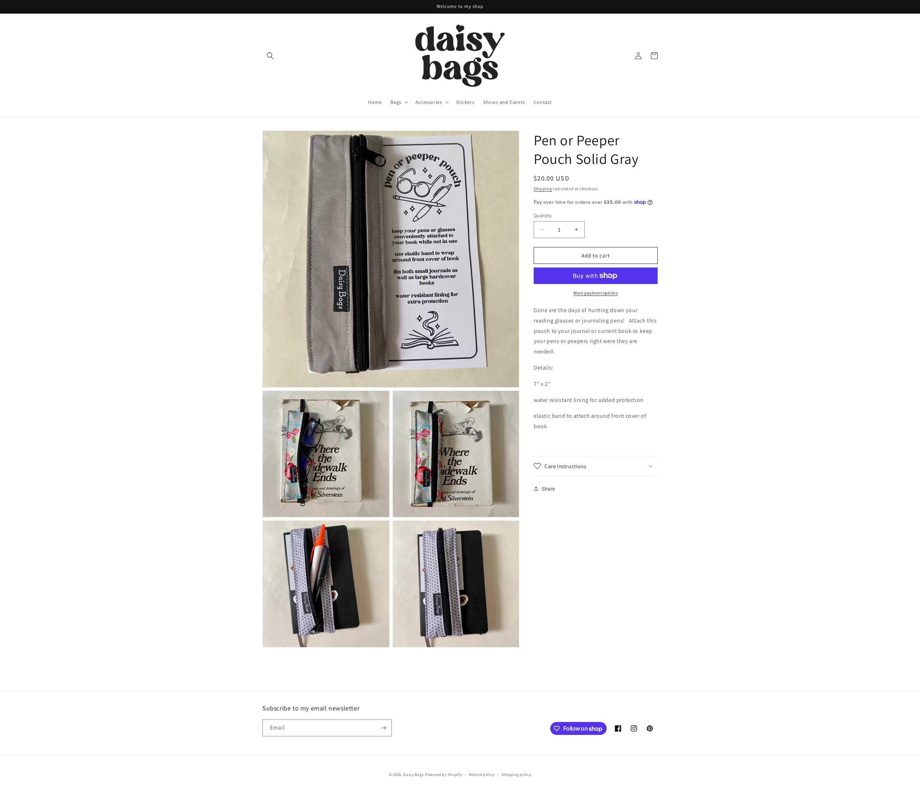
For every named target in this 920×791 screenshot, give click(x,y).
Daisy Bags (413, 774)
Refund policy (481, 774)
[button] (270, 56)
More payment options (596, 293)
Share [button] (548, 488)
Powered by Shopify (443, 774)
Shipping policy (517, 774)
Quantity (543, 215)
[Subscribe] (383, 727)
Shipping (543, 188)
